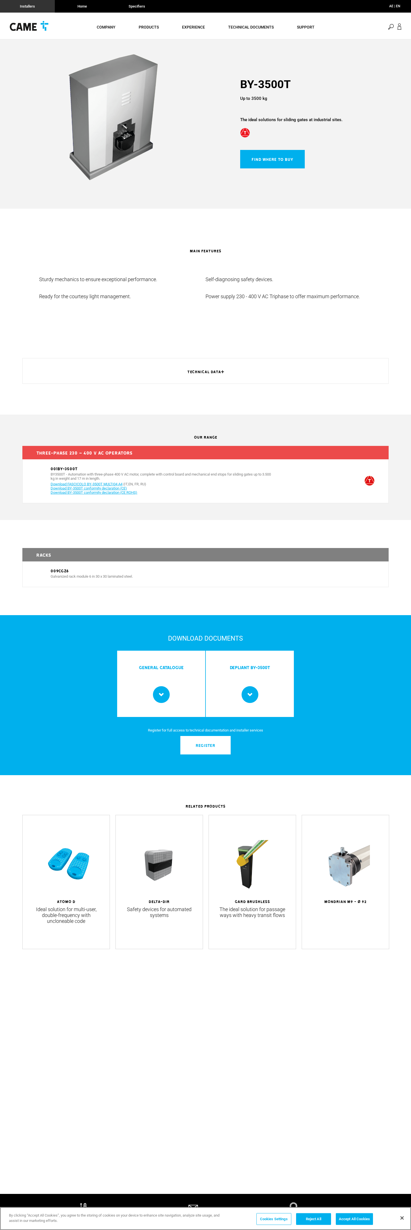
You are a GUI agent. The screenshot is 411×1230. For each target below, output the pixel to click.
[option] (113, 117)
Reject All (313, 1219)
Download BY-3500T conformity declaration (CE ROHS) (94, 492)
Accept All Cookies (354, 1219)
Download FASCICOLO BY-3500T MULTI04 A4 (86, 484)
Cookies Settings (274, 1219)
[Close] (402, 1218)
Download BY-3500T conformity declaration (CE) (89, 488)
